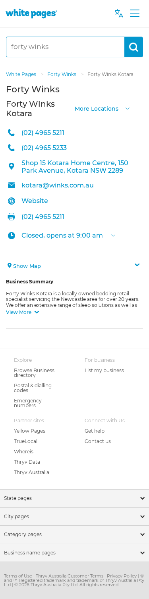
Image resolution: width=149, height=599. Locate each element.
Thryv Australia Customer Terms (70, 576)
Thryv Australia (31, 472)
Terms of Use (18, 576)
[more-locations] (127, 108)
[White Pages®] (31, 13)
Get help (94, 431)
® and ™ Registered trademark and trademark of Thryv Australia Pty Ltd (74, 580)
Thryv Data (27, 462)
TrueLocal (25, 441)
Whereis (23, 452)
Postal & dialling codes (33, 387)
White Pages (21, 74)
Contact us (98, 441)
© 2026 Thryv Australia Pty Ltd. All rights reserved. (66, 584)
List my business (104, 370)
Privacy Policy (122, 576)
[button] (74, 266)
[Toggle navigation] (134, 13)
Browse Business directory (34, 372)
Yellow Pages (29, 431)
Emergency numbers (28, 403)
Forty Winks (62, 74)
